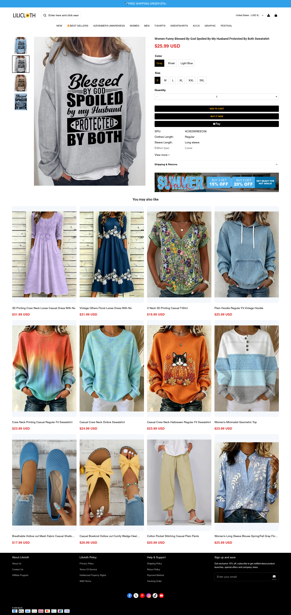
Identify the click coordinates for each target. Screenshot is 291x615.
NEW (59, 25)
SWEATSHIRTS (179, 25)
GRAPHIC (210, 25)
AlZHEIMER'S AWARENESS (109, 25)
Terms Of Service (88, 569)
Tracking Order (154, 581)
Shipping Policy (154, 563)
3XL (201, 80)
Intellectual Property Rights (93, 575)
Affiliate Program (20, 575)
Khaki (171, 63)
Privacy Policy (87, 563)
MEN (147, 25)
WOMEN (134, 25)
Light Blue (187, 63)
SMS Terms (85, 581)
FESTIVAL (226, 25)
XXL (191, 80)
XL (181, 80)
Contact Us (17, 569)
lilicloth (20, 608)
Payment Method (155, 575)
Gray (159, 63)
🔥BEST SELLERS (77, 25)
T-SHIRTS (160, 25)
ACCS (196, 25)
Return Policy (153, 569)
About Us (16, 563)
